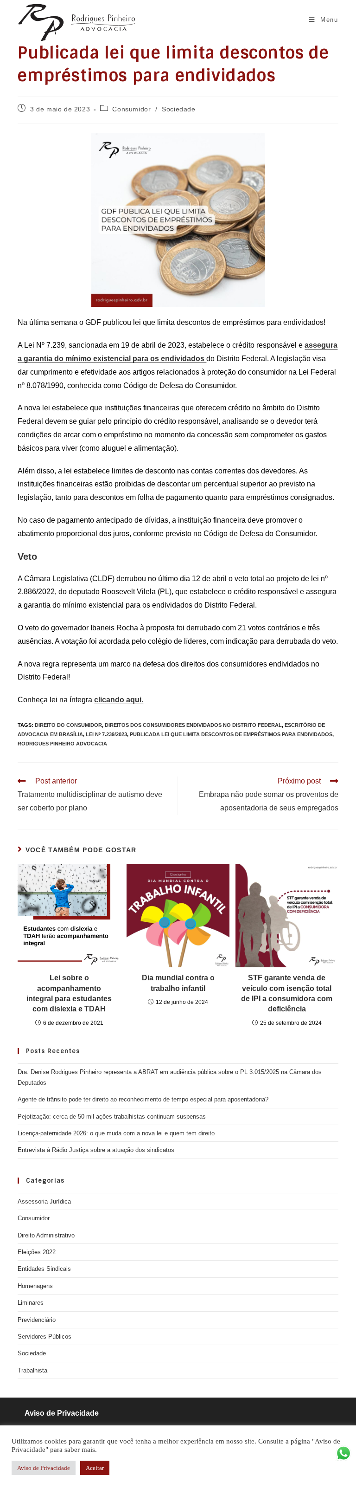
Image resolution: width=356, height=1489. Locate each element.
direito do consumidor (68, 725)
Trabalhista (32, 1370)
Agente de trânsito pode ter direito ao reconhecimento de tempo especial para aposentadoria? (143, 1099)
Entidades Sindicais (44, 1268)
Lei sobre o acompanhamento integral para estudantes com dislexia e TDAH (69, 993)
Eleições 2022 (37, 1252)
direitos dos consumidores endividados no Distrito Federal (193, 725)
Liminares (31, 1302)
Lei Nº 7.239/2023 (106, 734)
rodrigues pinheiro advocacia (62, 743)
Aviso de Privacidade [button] (43, 1467)
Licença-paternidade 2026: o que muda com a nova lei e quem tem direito (116, 1133)
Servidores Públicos (44, 1336)
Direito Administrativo (46, 1235)
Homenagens (35, 1285)
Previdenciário (37, 1319)
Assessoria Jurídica (44, 1201)
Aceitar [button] (95, 1467)
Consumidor (131, 109)
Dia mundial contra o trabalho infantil (178, 983)
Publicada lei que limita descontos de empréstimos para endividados (231, 734)
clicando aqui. (118, 700)
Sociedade (178, 109)
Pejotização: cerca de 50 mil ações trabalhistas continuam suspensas (112, 1116)
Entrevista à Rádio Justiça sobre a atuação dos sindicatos (96, 1149)
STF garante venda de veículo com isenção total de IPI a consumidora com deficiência (286, 993)
